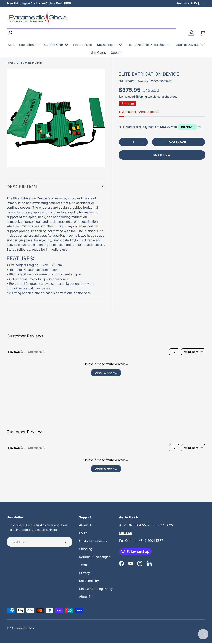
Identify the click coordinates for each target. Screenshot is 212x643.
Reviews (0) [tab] (16, 352)
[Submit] (11, 33)
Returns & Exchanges (94, 557)
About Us (86, 525)
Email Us (125, 533)
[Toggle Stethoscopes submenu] (120, 44)
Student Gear (53, 45)
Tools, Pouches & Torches (146, 45)
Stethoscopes (107, 45)
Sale (11, 45)
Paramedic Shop (25, 627)
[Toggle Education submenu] (37, 44)
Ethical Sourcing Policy (96, 589)
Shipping (141, 96)
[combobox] (91, 33)
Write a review (106, 373)
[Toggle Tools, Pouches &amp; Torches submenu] (168, 44)
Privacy (84, 573)
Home (10, 62)
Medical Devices (187, 45)
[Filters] (174, 351)
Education (26, 45)
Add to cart (178, 141)
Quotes (116, 53)
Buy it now (161, 154)
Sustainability (89, 581)
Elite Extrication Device (30, 62)
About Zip (86, 597)
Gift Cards (98, 53)
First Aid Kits (82, 45)
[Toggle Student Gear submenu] (66, 44)
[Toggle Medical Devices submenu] (202, 44)
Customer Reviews (93, 541)
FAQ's (83, 533)
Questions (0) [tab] (37, 352)
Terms (83, 565)
